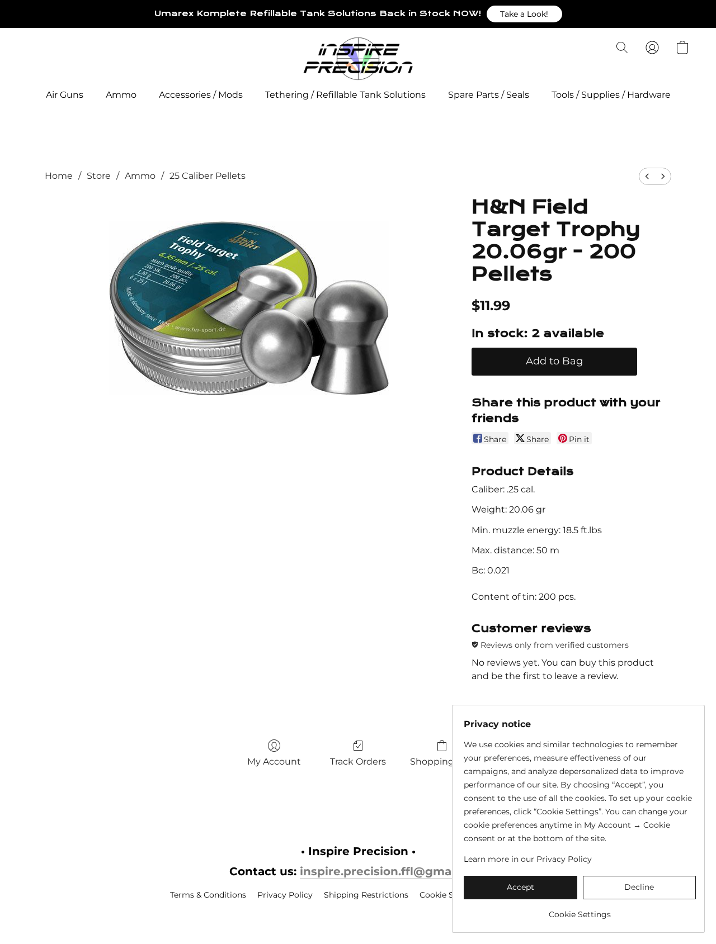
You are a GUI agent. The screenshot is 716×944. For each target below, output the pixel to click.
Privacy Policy (285, 895)
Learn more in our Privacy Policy (528, 859)
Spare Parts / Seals (488, 94)
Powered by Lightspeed (358, 914)
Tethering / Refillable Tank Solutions (345, 94)
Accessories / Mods (201, 94)
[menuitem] (647, 176)
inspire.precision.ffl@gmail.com (393, 871)
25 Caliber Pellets (207, 175)
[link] (580, 910)
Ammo (121, 94)
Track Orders (358, 761)
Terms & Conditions (208, 895)
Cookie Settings (451, 895)
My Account (274, 761)
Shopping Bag (442, 761)
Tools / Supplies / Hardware (611, 94)
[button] (524, 14)
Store (99, 175)
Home (59, 175)
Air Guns (64, 94)
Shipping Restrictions (366, 895)
